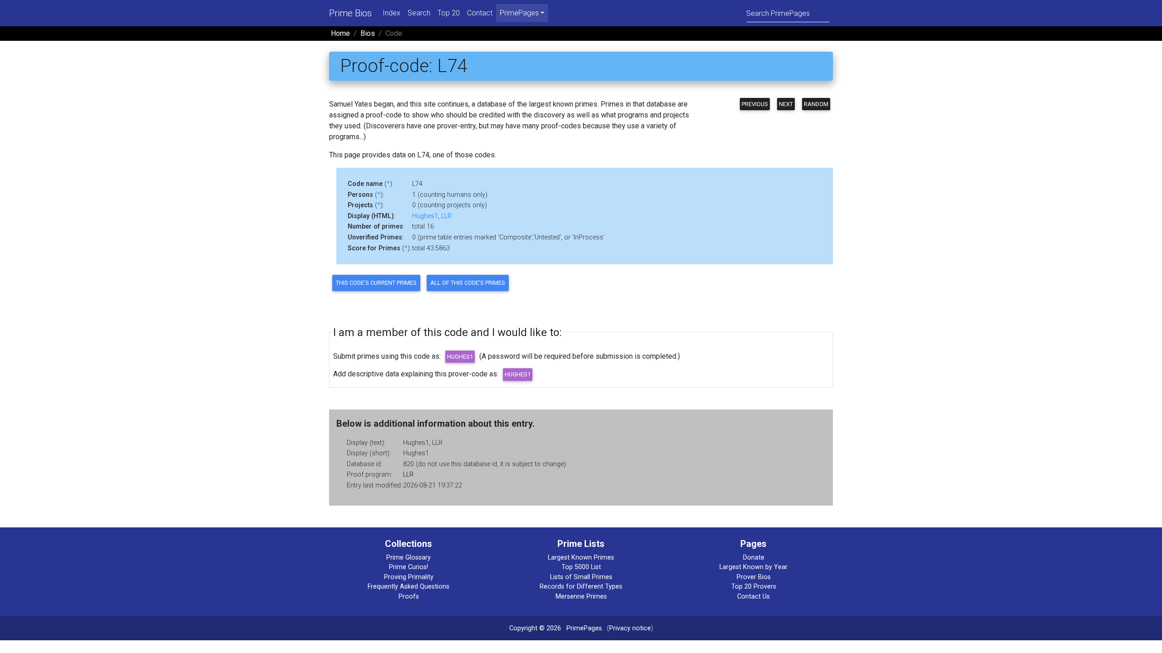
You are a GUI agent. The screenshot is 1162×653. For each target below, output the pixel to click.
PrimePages (584, 628)
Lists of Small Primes (581, 577)
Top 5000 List (581, 567)
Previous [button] (755, 104)
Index (391, 13)
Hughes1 (425, 216)
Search (419, 13)
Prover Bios (754, 577)
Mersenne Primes (581, 596)
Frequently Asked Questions (408, 586)
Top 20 (449, 13)
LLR (446, 216)
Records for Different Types (581, 586)
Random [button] (816, 104)
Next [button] (786, 104)
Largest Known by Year (753, 567)
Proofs (409, 596)
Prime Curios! (408, 567)
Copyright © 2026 (535, 628)
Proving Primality (408, 577)
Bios (367, 33)
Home (340, 33)
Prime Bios (350, 13)
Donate (753, 557)
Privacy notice (630, 628)
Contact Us (753, 596)
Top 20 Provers (753, 586)
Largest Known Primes (581, 557)
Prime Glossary (408, 557)
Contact (479, 13)
